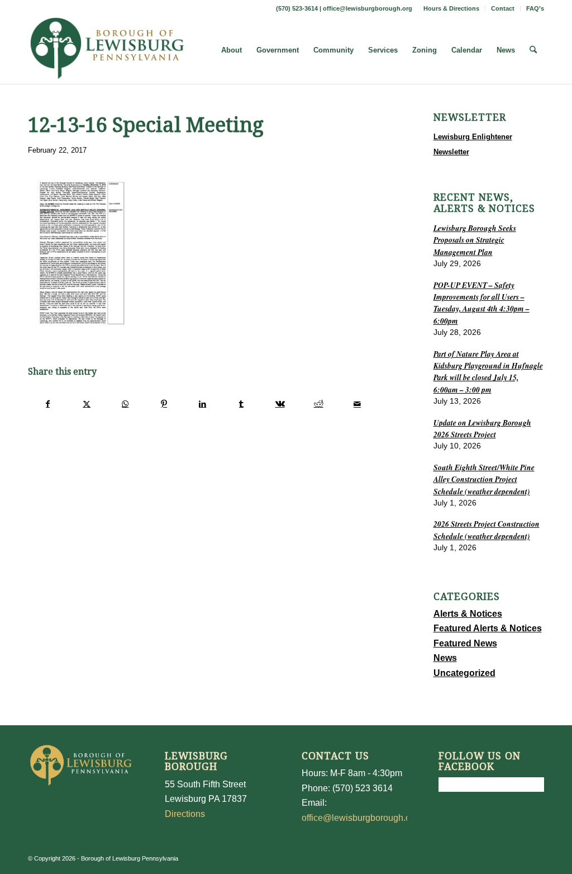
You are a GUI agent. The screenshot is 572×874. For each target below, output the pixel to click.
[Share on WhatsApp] (125, 403)
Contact (502, 8)
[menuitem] (451, 8)
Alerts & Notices (467, 613)
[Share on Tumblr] (241, 403)
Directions (185, 814)
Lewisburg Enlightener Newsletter (472, 144)
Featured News (465, 643)
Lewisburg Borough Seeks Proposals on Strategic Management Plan (474, 240)
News (445, 658)
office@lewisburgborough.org (367, 8)
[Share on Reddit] (318, 403)
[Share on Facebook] (47, 403)
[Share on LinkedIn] (203, 403)
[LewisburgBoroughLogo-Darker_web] (107, 50)
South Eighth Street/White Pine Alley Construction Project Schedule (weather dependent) (484, 479)
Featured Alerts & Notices (487, 628)
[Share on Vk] (280, 403)
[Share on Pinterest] (164, 403)
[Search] (533, 50)
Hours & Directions (451, 8)
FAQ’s (535, 8)
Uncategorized (464, 673)
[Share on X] (87, 403)
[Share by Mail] (357, 403)
